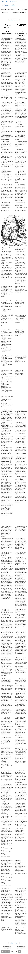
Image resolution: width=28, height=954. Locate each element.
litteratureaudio (23, 947)
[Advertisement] (14, 15)
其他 (13, 5)
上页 (11, 20)
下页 (16, 20)
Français (6, 5)
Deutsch (14, 2)
